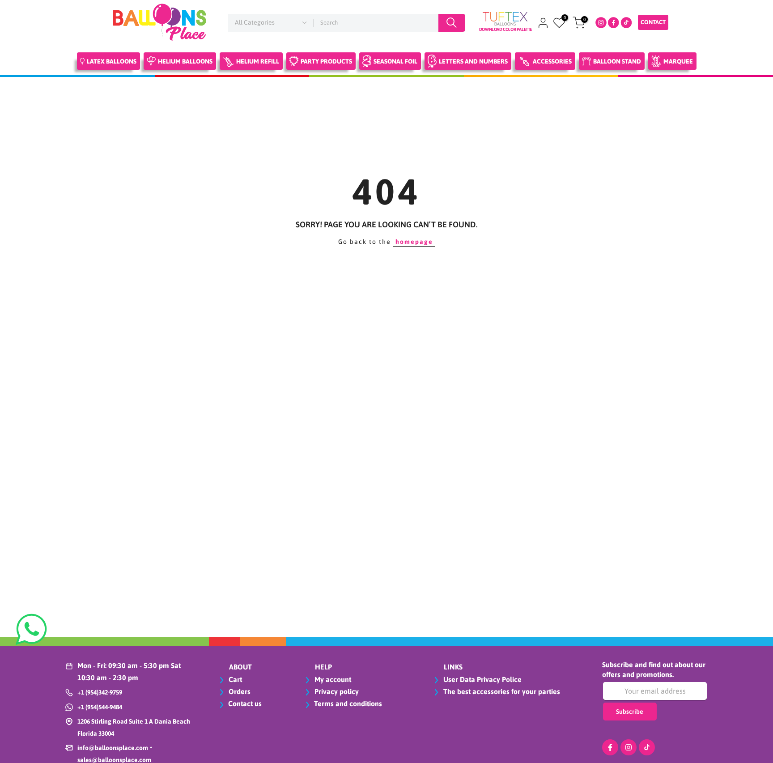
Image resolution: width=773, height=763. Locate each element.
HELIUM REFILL (257, 61)
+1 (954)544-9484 (99, 707)
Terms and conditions (348, 703)
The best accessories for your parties (501, 691)
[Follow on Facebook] (610, 747)
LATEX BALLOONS (111, 61)
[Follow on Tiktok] (647, 747)
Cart (234, 679)
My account (332, 679)
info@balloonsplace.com (112, 747)
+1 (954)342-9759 (99, 692)
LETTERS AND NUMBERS (473, 61)
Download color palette (505, 29)
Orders (239, 691)
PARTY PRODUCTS (326, 61)
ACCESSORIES (552, 61)
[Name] (451, 23)
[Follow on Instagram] (628, 747)
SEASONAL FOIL (395, 61)
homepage (414, 241)
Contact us (245, 703)
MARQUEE (678, 61)
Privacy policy (336, 691)
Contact (653, 22)
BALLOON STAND (617, 61)
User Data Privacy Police (482, 679)
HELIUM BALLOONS (185, 61)
